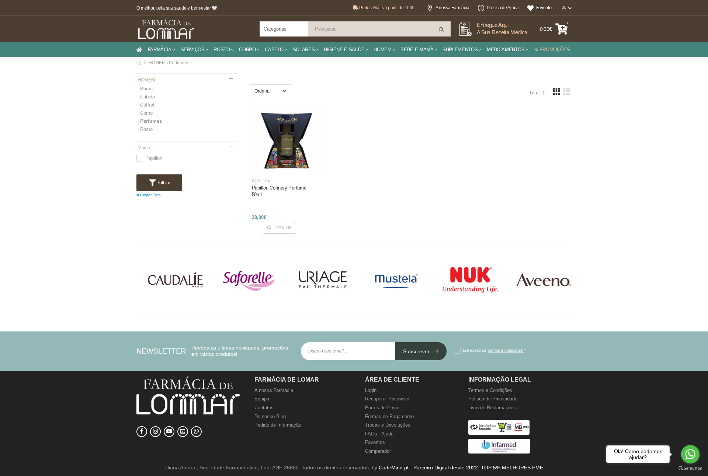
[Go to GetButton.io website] (690, 468)
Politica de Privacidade (492, 399)
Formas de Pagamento (389, 416)
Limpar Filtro (150, 195)
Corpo (146, 113)
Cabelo (147, 97)
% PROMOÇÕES (552, 49)
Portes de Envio (382, 407)
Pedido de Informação (277, 425)
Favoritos (544, 7)
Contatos (264, 407)
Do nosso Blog (270, 416)
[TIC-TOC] (182, 431)
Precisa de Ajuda (503, 7)
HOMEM (382, 49)
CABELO (274, 49)
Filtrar (163, 182)
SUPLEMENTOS (460, 49)
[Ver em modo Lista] (566, 91)
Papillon (153, 158)
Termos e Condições (490, 390)
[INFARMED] (499, 452)
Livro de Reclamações (492, 407)
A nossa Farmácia (452, 7)
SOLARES (304, 49)
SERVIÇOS (193, 49)
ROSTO (222, 49)
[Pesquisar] (442, 29)
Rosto (146, 129)
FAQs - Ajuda (379, 434)
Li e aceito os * (494, 350)
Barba (146, 88)
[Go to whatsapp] (690, 454)
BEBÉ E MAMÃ (416, 49)
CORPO (247, 49)
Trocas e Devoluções (387, 425)
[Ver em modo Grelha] (556, 91)
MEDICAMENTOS (506, 49)
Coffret (147, 105)
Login (370, 390)
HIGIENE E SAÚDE (344, 49)
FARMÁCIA (159, 49)
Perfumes (151, 121)
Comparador (378, 451)
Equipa (261, 399)
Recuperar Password (387, 399)
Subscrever (417, 351)
